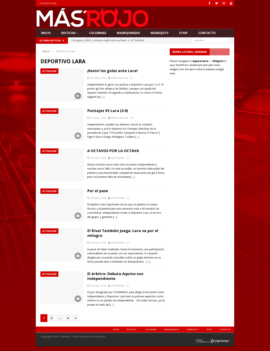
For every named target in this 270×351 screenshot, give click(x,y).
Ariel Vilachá (117, 157)
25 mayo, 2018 (98, 77)
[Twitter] (216, 3)
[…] (102, 97)
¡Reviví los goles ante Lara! (112, 70)
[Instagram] (224, 3)
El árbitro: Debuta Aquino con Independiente (115, 276)
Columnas (97, 33)
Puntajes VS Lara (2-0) (107, 110)
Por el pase (97, 190)
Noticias (68, 33)
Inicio (46, 33)
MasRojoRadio (128, 33)
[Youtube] (231, 3)
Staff (183, 33)
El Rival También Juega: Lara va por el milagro (122, 233)
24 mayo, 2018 (98, 157)
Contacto (207, 33)
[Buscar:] (211, 40)
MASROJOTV (159, 33)
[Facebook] (209, 3)
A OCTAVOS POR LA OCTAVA (113, 150)
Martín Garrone (119, 77)
